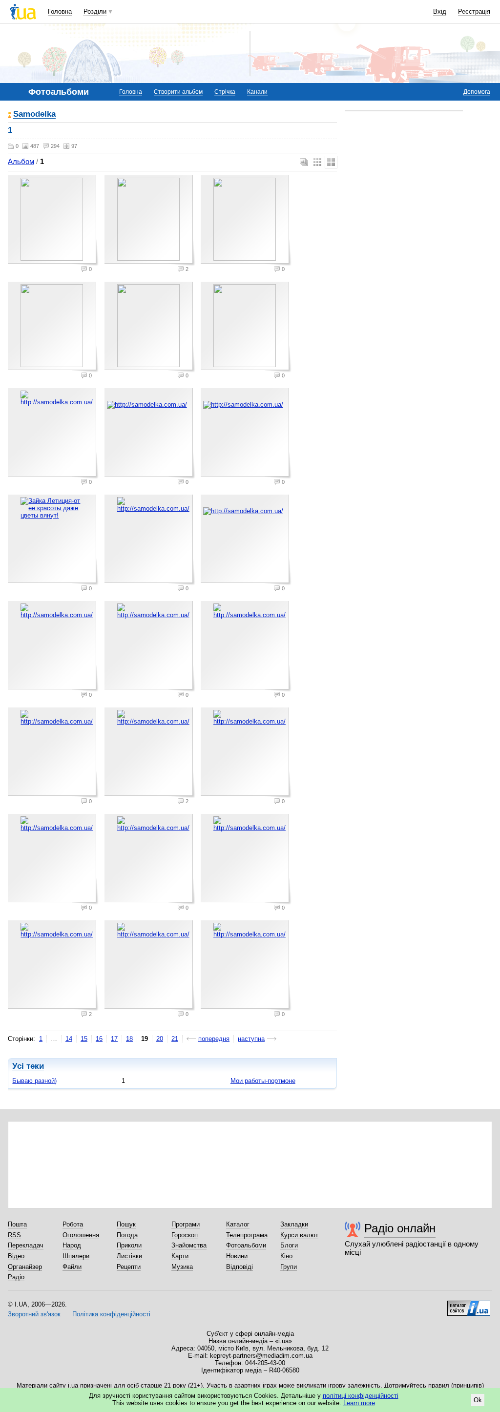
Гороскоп (184, 1235)
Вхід (439, 11)
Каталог (238, 1224)
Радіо (16, 1277)
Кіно (286, 1256)
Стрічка (224, 91)
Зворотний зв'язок (34, 1314)
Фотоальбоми (246, 1245)
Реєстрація (474, 11)
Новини (237, 1256)
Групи (288, 1266)
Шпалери (75, 1256)
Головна (60, 11)
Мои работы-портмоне (262, 1080)
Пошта (17, 1224)
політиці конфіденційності (360, 1395)
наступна (251, 1038)
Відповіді (239, 1266)
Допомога (476, 91)
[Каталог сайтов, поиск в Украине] (468, 1304)
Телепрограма (247, 1235)
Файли (72, 1266)
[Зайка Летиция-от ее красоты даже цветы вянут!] (53, 540)
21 (174, 1038)
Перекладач (25, 1245)
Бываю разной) (34, 1080)
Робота (72, 1224)
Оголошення (80, 1235)
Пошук (126, 1224)
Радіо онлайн (400, 1228)
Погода (127, 1235)
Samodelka (34, 114)
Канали (257, 91)
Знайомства (189, 1245)
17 (114, 1038)
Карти (179, 1256)
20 (159, 1038)
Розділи (94, 11)
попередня (213, 1038)
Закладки (294, 1224)
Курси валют (299, 1235)
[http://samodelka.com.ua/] (53, 433)
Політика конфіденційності (111, 1314)
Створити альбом (178, 91)
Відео (16, 1256)
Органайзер (25, 1266)
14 (68, 1038)
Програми (185, 1224)
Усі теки (28, 1066)
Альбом (21, 161)
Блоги (289, 1245)
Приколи (129, 1245)
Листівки (129, 1256)
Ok (478, 1400)
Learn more (359, 1403)
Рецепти (129, 1266)
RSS (14, 1235)
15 (84, 1038)
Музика (182, 1266)
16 (99, 1038)
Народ (71, 1245)
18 (129, 1038)
